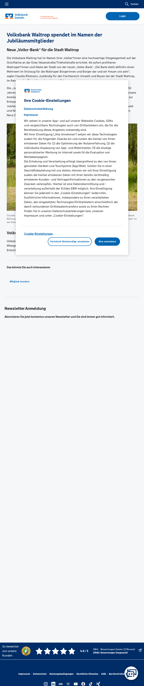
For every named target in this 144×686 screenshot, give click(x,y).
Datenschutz (39, 673)
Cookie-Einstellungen (38, 234)
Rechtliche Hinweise (87, 673)
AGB (103, 673)
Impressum (24, 673)
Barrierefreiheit (117, 673)
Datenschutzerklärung (38, 109)
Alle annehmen (107, 241)
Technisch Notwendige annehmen (69, 241)
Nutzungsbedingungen (62, 673)
